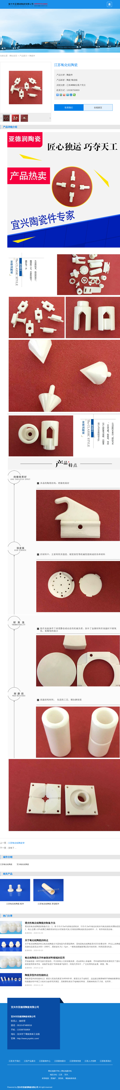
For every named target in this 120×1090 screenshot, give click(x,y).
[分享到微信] (74, 95)
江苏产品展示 (29, 1061)
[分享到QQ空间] (61, 95)
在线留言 (98, 107)
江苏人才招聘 (90, 1061)
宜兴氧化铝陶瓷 (23, 864)
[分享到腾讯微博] (67, 95)
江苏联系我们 (105, 1061)
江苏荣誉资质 (75, 1061)
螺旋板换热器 (71, 1078)
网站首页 (13, 56)
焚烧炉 (53, 1078)
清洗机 (60, 1078)
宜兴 (66, 1075)
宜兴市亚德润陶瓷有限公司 (27, 1087)
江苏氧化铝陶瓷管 (16, 843)
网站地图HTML (54, 1071)
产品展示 (23, 56)
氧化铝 (74, 80)
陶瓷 (69, 80)
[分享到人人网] (71, 95)
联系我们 (69, 107)
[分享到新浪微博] (64, 95)
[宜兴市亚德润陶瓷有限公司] (28, 4)
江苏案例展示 (60, 1061)
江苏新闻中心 (44, 1061)
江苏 (60, 1075)
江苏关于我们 (14, 1061)
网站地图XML (66, 1071)
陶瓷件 (32, 56)
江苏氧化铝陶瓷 (6, 864)
